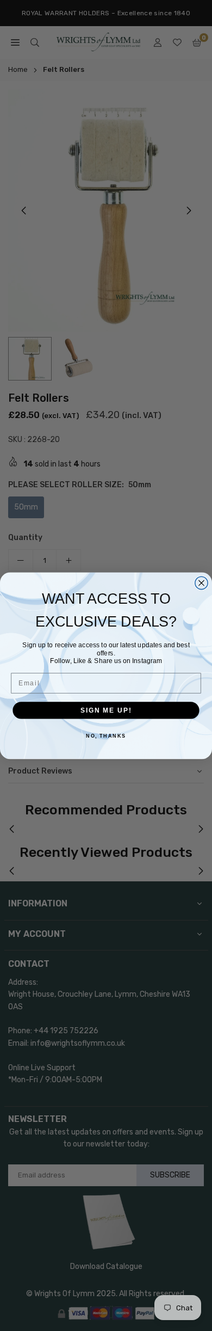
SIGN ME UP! (106, 710)
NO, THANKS (106, 736)
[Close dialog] (201, 582)
